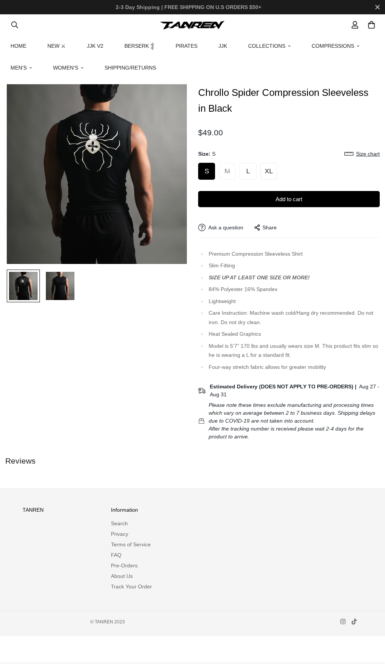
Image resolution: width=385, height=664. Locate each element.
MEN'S (19, 68)
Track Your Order (131, 587)
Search (119, 523)
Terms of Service (131, 544)
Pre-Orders (124, 565)
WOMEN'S (65, 68)
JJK (222, 46)
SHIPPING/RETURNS (130, 68)
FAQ (116, 555)
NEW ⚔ (56, 46)
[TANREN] (192, 24)
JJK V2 (95, 46)
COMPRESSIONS (333, 46)
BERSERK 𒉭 (139, 46)
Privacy (119, 534)
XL (269, 171)
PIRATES (186, 46)
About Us (122, 576)
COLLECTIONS (266, 46)
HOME (18, 46)
